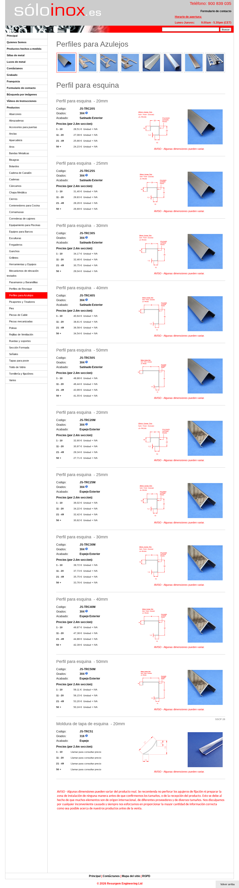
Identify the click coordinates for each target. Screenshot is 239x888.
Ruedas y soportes (20, 341)
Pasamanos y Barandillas (23, 282)
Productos (13, 107)
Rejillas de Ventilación (21, 334)
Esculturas (15, 238)
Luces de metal (16, 61)
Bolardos (14, 166)
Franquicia (13, 81)
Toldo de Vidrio (17, 367)
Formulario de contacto (21, 88)
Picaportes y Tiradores (22, 301)
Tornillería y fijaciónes (21, 373)
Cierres (13, 199)
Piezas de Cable (18, 314)
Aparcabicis (15, 140)
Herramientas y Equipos (22, 264)
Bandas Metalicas (19, 153)
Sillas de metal (16, 55)
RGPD (146, 876)
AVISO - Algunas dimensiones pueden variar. (179, 148)
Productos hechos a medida (24, 48)
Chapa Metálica (18, 192)
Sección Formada (19, 347)
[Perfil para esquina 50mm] (153, 393)
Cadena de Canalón (20, 172)
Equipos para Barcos (21, 231)
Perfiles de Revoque (20, 288)
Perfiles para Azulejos (21, 295)
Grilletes (13, 257)
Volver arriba (227, 884)
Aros (11, 146)
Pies (11, 308)
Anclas (13, 133)
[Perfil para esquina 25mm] (153, 207)
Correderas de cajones (22, 218)
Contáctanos (15, 68)
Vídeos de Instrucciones (21, 101)
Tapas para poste (19, 360)
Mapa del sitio (131, 876)
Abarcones (15, 114)
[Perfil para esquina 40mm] (153, 331)
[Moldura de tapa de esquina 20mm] (153, 767)
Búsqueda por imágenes (22, 94)
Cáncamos (15, 186)
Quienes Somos (16, 42)
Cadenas (14, 179)
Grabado (12, 74)
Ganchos (14, 251)
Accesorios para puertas (23, 127)
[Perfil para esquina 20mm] (153, 144)
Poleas (13, 328)
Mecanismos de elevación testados (23, 273)
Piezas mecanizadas (21, 321)
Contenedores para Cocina (24, 205)
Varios (12, 380)
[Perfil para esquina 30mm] (153, 269)
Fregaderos (15, 244)
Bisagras (14, 159)
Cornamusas (16, 212)
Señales (13, 354)
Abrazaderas (16, 120)
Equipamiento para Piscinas (24, 225)
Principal (12, 35)
